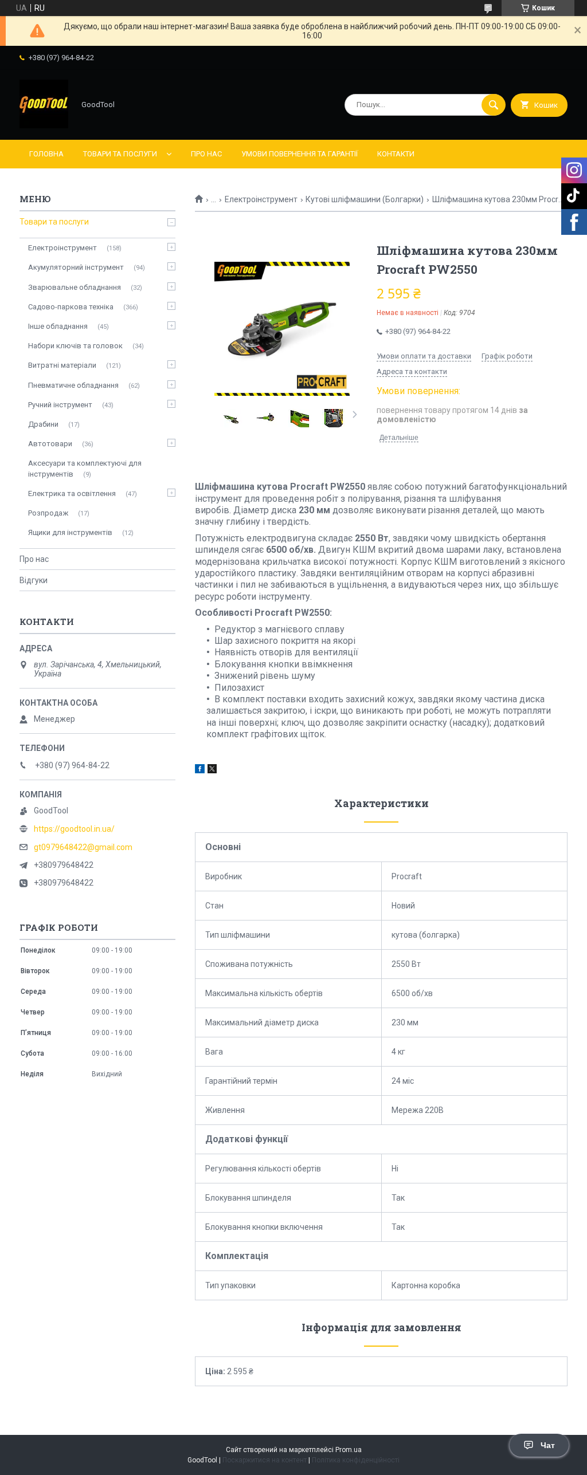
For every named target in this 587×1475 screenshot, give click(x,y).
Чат (548, 1445)
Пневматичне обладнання (73, 385)
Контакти (395, 154)
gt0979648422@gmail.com (83, 847)
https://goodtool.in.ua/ (74, 828)
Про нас (206, 154)
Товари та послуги (120, 154)
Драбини (43, 424)
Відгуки (33, 580)
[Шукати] (494, 105)
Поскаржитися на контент (264, 1460)
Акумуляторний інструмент (76, 267)
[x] (212, 770)
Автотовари (50, 443)
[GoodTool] (43, 125)
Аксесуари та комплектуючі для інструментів (85, 468)
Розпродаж (48, 513)
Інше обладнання (58, 326)
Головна (46, 154)
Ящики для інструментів (70, 532)
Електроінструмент (261, 199)
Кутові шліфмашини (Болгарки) (365, 199)
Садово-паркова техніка (71, 306)
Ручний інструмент (60, 404)
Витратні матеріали (62, 365)
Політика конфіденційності (356, 1460)
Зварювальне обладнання (74, 287)
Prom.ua (348, 1450)
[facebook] (200, 770)
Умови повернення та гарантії (299, 154)
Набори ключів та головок (75, 345)
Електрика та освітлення (72, 493)
